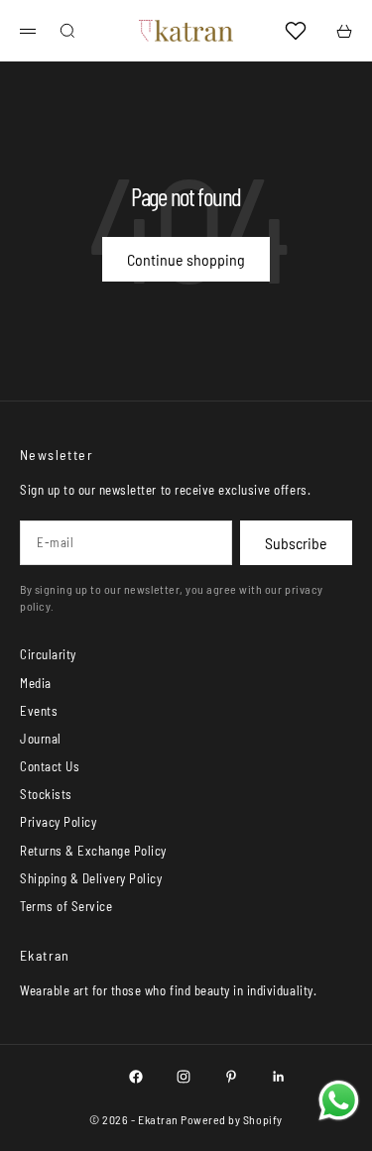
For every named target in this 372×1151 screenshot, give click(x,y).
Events (39, 711)
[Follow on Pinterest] (231, 1077)
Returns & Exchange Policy (93, 851)
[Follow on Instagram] (183, 1077)
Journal (41, 739)
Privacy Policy (58, 822)
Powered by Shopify (231, 1119)
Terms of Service (66, 906)
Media (36, 683)
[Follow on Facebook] (136, 1077)
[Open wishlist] (296, 31)
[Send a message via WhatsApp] (338, 1100)
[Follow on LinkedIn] (279, 1077)
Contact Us (49, 766)
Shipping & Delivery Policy (91, 878)
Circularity (48, 654)
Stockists (46, 794)
